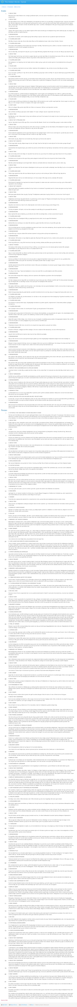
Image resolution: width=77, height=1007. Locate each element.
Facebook (10, 6)
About (32, 1004)
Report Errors (14, 1004)
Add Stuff (5, 1004)
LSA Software (24, 1004)
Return (4, 6)
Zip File (17, 6)
